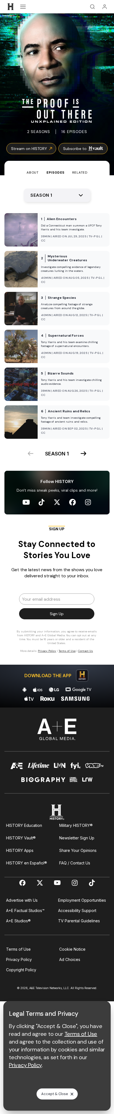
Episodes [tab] (55, 172)
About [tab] (33, 172)
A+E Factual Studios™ (25, 910)
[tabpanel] (57, 441)
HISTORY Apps (19, 850)
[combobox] (57, 195)
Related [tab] (79, 172)
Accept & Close (54, 1093)
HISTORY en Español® (26, 863)
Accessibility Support (77, 910)
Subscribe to (75, 148)
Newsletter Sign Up (76, 838)
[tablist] (57, 168)
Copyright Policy (21, 969)
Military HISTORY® (76, 825)
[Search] (92, 6)
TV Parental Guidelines (79, 920)
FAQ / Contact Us (74, 863)
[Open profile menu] (104, 6)
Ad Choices (69, 959)
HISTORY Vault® (21, 838)
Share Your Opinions (78, 850)
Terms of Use (18, 949)
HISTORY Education (24, 825)
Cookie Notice (72, 949)
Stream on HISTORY (29, 148)
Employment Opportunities (82, 900)
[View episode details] (57, 230)
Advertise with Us (22, 900)
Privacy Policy (19, 959)
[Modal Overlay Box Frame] (57, 592)
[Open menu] (23, 6)
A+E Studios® (18, 920)
